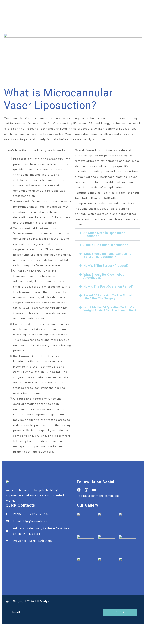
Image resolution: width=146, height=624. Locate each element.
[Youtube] (94, 490)
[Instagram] (86, 490)
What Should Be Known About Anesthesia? (104, 276)
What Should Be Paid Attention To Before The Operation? (107, 255)
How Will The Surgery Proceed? (106, 265)
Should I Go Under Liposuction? (105, 245)
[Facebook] (79, 490)
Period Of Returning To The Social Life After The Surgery (107, 297)
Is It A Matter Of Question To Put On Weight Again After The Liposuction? (109, 309)
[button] (107, 234)
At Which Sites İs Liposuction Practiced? (104, 234)
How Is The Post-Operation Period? (108, 286)
